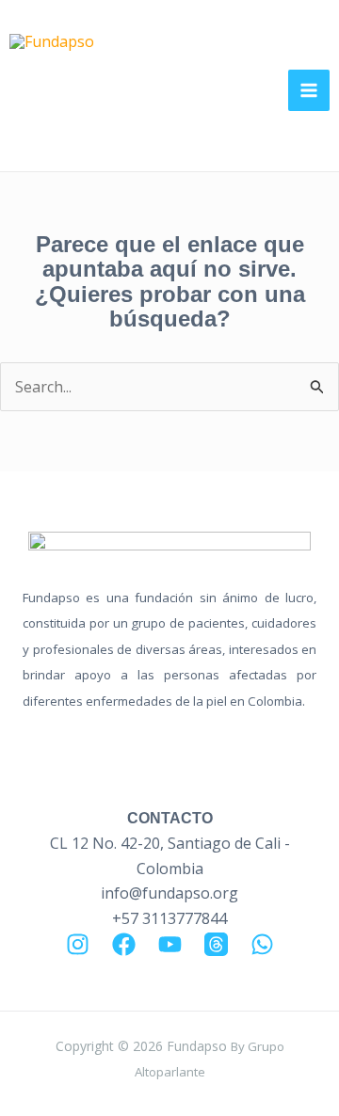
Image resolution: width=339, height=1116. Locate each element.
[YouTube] (170, 944)
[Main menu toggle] (309, 90)
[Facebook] (124, 944)
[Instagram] (77, 944)
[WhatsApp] (262, 944)
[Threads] (216, 944)
